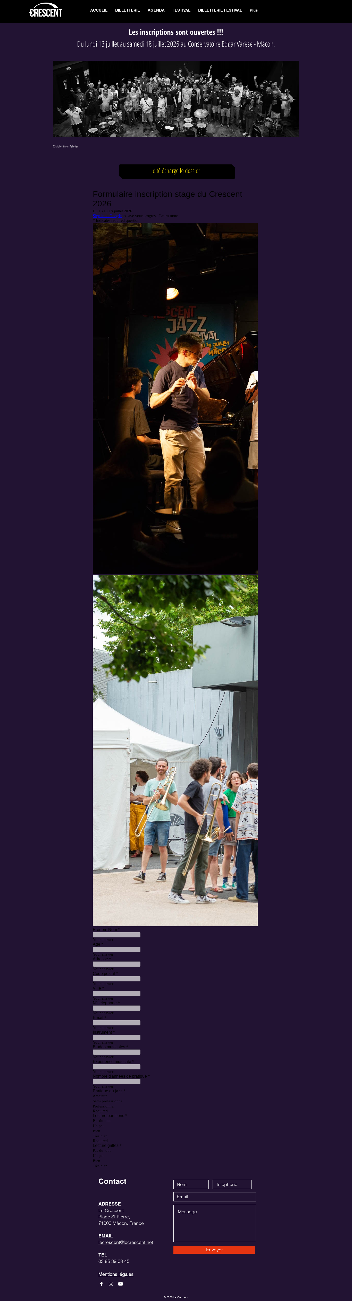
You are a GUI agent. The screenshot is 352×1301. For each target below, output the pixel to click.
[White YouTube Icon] (120, 1284)
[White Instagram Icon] (111, 1284)
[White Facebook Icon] (101, 1284)
